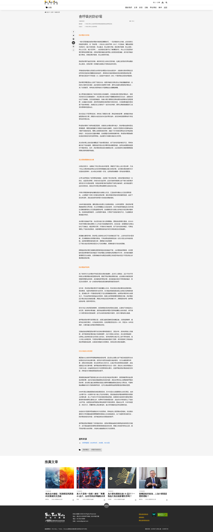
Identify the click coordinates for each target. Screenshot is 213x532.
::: (151, 2)
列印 (73, 46)
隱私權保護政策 (143, 514)
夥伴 (160, 7)
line (73, 39)
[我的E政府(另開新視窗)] (154, 515)
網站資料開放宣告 (144, 520)
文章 (135, 7)
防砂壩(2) (86, 449)
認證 (165, 7)
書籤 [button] (73, 50)
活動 (146, 7)
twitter (73, 35)
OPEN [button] (106, 505)
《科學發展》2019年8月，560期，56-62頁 (95, 443)
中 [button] (73, 42)
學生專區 (153, 7)
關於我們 (128, 7)
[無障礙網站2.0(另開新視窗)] (162, 515)
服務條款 (141, 517)
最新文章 (57, 12)
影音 (141, 7)
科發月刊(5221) (96, 449)
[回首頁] (51, 2)
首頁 (47, 12)
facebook (73, 32)
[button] (166, 2)
